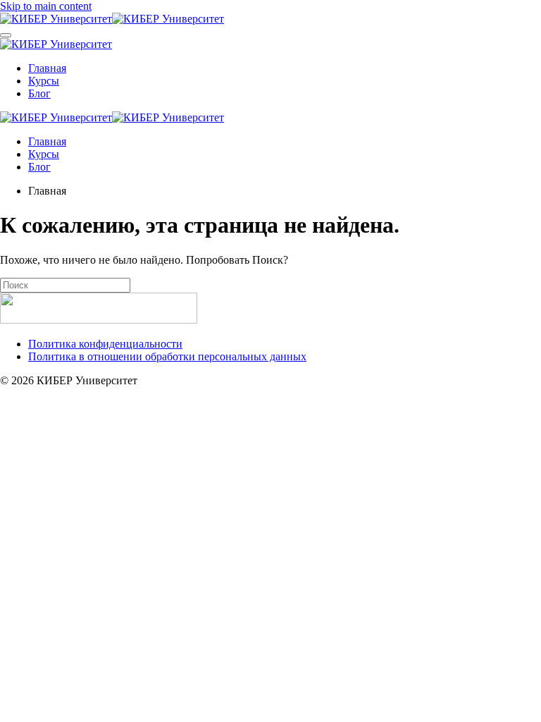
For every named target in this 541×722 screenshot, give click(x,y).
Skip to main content (46, 6)
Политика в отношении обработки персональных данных (167, 356)
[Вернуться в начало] (112, 19)
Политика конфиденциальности (105, 344)
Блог (39, 93)
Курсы (43, 81)
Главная (47, 68)
